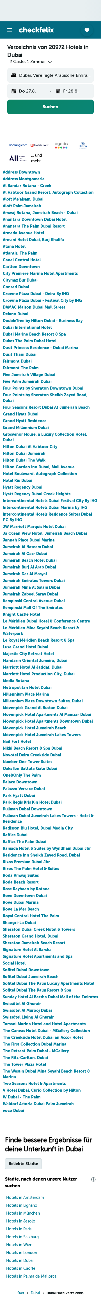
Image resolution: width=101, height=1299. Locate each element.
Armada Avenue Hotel (23, 233)
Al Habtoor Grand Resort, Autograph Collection (48, 192)
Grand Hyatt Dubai (20, 414)
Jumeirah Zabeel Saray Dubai (30, 594)
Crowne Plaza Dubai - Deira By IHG (36, 293)
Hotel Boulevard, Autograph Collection (40, 473)
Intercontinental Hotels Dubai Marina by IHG (45, 507)
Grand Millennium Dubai (26, 427)
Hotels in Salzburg (22, 1237)
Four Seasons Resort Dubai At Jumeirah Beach (46, 407)
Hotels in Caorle (20, 1268)
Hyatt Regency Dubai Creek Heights (36, 494)
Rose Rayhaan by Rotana (26, 889)
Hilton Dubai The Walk (24, 460)
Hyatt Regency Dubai (22, 487)
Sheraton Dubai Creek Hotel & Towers (39, 929)
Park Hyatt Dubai (19, 795)
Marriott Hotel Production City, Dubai (39, 674)
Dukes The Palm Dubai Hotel (29, 341)
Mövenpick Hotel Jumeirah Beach (34, 728)
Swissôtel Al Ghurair (22, 1003)
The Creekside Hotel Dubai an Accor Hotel (43, 1037)
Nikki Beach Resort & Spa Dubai (32, 748)
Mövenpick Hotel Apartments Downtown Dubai (48, 721)
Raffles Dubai (15, 835)
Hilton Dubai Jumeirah (24, 453)
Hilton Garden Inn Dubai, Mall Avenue (39, 467)
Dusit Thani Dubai (19, 354)
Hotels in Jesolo (20, 1221)
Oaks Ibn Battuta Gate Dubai (30, 768)
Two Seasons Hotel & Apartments (34, 1083)
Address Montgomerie (24, 179)
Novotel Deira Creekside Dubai (32, 755)
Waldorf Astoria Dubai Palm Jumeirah (38, 1104)
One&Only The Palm (22, 775)
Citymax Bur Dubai (20, 280)
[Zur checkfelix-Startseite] (36, 30)
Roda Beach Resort (21, 882)
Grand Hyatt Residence (25, 421)
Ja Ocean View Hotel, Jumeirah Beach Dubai (45, 533)
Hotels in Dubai (19, 1260)
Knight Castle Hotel (21, 614)
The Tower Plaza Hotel (24, 1064)
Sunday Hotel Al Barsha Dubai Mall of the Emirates (50, 997)
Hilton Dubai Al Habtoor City (30, 446)
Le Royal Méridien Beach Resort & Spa (39, 640)
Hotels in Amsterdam (25, 1197)
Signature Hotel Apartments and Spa (38, 956)
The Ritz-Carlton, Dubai (25, 1057)
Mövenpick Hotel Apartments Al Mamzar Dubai (47, 714)
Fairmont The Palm (20, 368)
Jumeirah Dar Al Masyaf (25, 574)
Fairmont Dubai (17, 361)
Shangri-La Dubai (19, 922)
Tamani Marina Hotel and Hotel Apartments (44, 1024)
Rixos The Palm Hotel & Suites (31, 868)
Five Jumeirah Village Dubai (29, 374)
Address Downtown (21, 172)
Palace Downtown (20, 782)
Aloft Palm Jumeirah (22, 206)
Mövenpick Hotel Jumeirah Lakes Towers (42, 734)
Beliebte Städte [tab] (23, 1163)
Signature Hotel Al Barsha (27, 949)
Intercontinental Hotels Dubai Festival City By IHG (50, 500)
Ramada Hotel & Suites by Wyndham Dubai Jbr (47, 848)
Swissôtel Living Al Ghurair (28, 1017)
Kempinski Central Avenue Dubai (34, 601)
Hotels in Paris (18, 1229)
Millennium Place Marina (26, 694)
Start (20, 1293)
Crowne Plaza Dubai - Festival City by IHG (42, 300)
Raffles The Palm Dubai (24, 841)
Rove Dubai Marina (21, 902)
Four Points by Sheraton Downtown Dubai (43, 388)
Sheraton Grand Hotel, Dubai (30, 936)
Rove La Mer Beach (21, 909)
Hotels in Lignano (21, 1205)
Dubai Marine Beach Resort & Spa (34, 334)
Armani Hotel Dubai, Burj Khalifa (33, 239)
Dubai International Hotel (27, 327)
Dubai (35, 1293)
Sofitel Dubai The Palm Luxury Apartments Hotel (48, 983)
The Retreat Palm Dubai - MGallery (36, 1051)
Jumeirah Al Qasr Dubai (25, 553)
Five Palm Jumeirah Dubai (27, 381)
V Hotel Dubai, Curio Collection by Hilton (42, 1090)
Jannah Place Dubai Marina (29, 540)
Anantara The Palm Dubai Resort (34, 226)
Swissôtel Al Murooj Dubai (27, 1010)
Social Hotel (14, 963)
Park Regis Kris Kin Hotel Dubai (32, 802)
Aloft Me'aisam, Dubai (23, 199)
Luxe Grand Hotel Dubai (25, 647)
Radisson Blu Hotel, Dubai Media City (38, 828)
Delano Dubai (15, 314)
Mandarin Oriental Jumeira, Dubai (35, 660)
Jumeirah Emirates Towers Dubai (34, 580)
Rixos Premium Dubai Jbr (26, 862)
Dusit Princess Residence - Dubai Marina (40, 347)
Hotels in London (21, 1253)
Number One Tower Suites (27, 761)
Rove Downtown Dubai (25, 895)
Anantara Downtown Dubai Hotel (34, 219)
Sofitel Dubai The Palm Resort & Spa (37, 990)
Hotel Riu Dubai (17, 480)
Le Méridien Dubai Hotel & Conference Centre (46, 621)
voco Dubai (13, 1110)
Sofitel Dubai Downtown (26, 970)
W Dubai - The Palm (21, 1097)
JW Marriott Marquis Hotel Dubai (34, 526)
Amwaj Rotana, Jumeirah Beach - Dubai (40, 212)
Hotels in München (23, 1213)
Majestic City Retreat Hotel (28, 653)
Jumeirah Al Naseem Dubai (28, 547)
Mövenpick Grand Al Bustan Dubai (35, 707)
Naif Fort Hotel (17, 741)
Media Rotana (16, 680)
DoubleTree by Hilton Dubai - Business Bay (42, 320)
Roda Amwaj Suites (21, 875)
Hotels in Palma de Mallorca (31, 1276)
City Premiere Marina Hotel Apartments (40, 273)
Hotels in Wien (19, 1245)
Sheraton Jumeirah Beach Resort (34, 943)
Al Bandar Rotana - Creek (27, 185)
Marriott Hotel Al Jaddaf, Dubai (33, 667)
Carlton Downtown (21, 266)
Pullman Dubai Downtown (27, 809)
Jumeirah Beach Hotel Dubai (30, 560)
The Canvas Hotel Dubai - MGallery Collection (46, 1030)
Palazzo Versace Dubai (24, 788)
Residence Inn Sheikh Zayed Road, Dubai (41, 855)
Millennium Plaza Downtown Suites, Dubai (43, 701)
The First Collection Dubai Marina (34, 1044)
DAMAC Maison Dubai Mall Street (34, 307)
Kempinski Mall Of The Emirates (33, 607)
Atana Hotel (14, 246)
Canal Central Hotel (22, 260)
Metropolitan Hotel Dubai (27, 687)
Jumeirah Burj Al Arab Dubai (29, 567)
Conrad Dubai (16, 287)
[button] (9, 30)
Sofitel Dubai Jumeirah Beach (31, 976)
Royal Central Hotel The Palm (31, 916)
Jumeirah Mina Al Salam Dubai (31, 587)
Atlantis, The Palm (20, 253)
